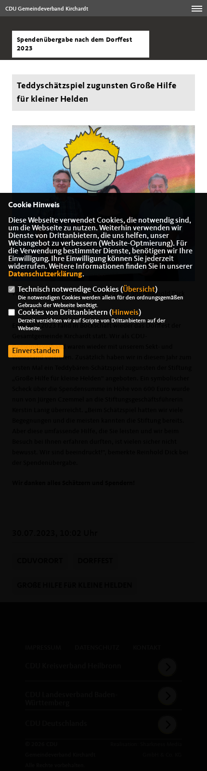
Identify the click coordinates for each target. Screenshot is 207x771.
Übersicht (139, 290)
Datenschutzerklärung (45, 274)
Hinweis (125, 313)
